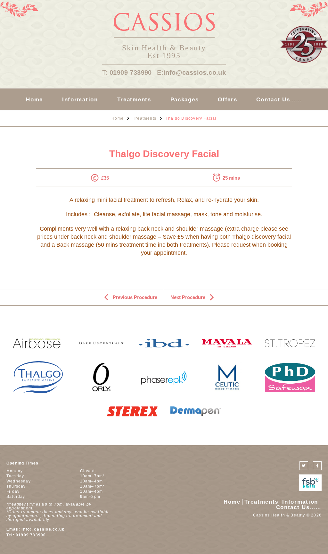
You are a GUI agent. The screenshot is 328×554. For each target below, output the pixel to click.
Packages (184, 99)
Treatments (134, 99)
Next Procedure (187, 297)
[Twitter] (303, 465)
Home (34, 99)
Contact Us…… (279, 99)
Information (80, 99)
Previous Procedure (135, 297)
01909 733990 (131, 72)
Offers (227, 99)
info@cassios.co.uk (194, 72)
